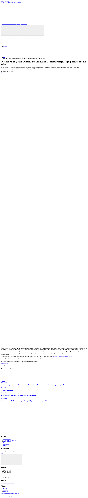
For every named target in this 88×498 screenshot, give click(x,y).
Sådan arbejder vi (7, 441)
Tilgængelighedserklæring (6, 493)
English (21, 2)
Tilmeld (2, 453)
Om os (25, 24)
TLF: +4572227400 (9, 483)
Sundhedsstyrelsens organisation (10, 440)
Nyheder (2, 24)
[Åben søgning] (11, 30)
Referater (5, 442)
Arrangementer (21, 24)
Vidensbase (6, 24)
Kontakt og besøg (7, 439)
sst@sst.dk (3, 483)
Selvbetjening (17, 2)
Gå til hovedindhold (5, 1)
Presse (2, 2)
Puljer (4, 2)
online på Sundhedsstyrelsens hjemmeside (62, 356)
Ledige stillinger (6, 444)
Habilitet (5, 445)
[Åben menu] (33, 30)
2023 (4, 57)
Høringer (16, 24)
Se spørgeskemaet (4, 363)
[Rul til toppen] (11, 459)
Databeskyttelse (15, 493)
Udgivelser (11, 24)
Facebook (5, 490)
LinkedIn (5, 488)
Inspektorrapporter (10, 2)
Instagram (5, 491)
